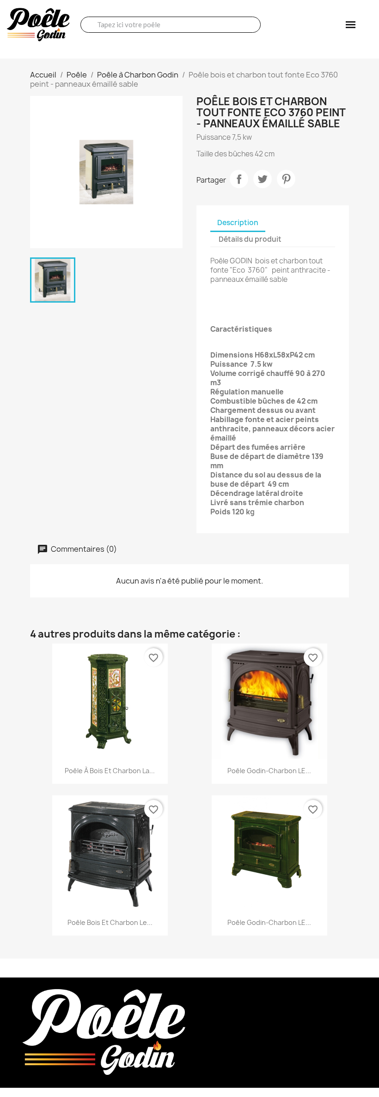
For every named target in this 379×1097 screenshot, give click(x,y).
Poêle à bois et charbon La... (110, 770)
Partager (239, 179)
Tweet (262, 179)
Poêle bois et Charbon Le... (110, 922)
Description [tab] (237, 222)
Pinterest (286, 179)
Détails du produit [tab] (250, 239)
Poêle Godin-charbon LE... (269, 770)
